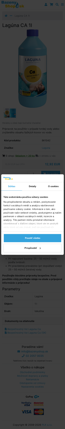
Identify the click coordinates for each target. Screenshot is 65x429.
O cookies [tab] (53, 186)
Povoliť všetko (32, 238)
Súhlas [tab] (11, 186)
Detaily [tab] (32, 186)
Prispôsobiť (30, 248)
